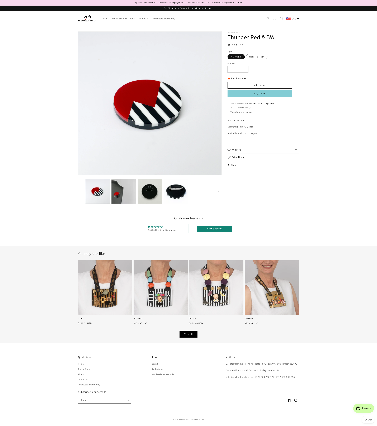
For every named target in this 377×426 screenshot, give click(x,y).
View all (188, 334)
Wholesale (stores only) (89, 384)
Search (155, 363)
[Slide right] (218, 191)
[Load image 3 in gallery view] (150, 191)
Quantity (231, 63)
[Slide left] (81, 191)
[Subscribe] (127, 400)
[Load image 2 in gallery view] (123, 191)
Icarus (80, 318)
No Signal (138, 318)
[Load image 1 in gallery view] (97, 191)
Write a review (214, 228)
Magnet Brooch (256, 56)
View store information (241, 112)
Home (81, 363)
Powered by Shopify (197, 419)
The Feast (249, 318)
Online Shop (84, 369)
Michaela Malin (184, 419)
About (81, 374)
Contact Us (83, 379)
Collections (157, 369)
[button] (119, 18)
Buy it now (260, 93)
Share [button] (233, 165)
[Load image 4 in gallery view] (176, 191)
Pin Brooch (236, 56)
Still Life (192, 318)
